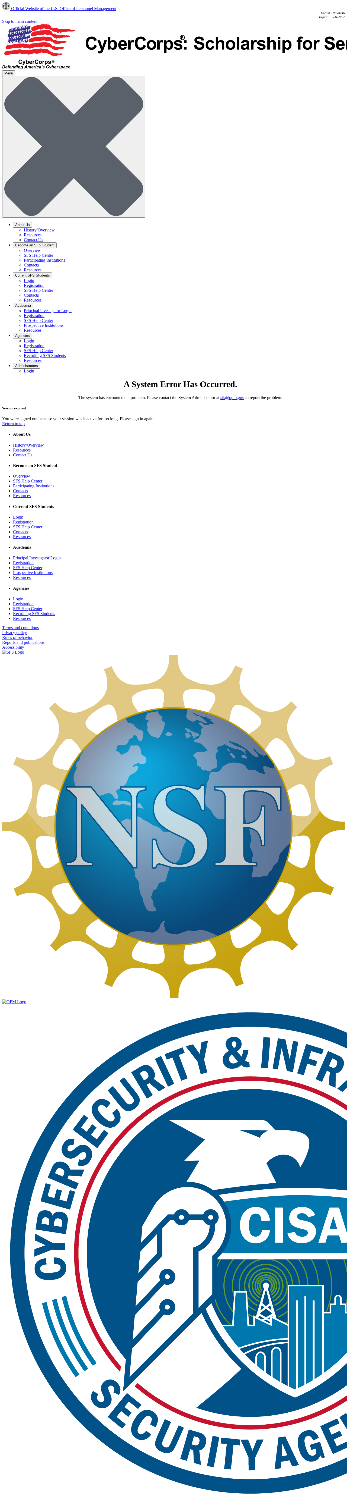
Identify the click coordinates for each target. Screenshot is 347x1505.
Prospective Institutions (43, 325)
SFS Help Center (38, 255)
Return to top (13, 423)
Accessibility (13, 647)
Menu (8, 73)
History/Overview (39, 230)
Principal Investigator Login (48, 310)
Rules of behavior (17, 637)
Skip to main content (19, 21)
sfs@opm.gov (232, 397)
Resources (32, 235)
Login (29, 280)
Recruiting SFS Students (45, 355)
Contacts (31, 265)
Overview (32, 250)
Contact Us (33, 239)
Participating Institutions (44, 260)
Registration (34, 285)
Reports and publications (23, 642)
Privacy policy (14, 632)
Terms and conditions (20, 627)
